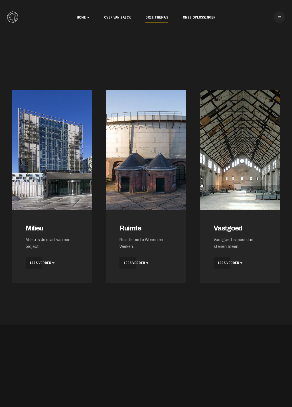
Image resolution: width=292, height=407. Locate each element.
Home (82, 17)
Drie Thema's (156, 17)
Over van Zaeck (117, 17)
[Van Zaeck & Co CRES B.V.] (12, 17)
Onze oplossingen (199, 17)
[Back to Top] (271, 386)
